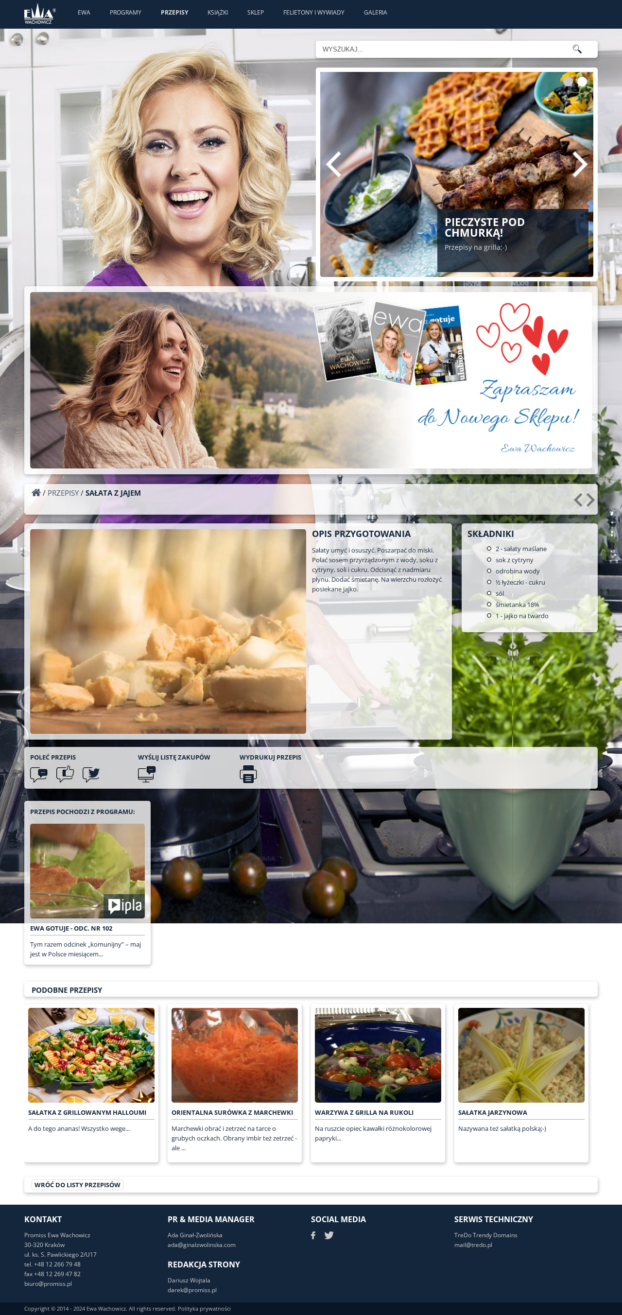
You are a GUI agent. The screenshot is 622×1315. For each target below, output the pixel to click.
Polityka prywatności (204, 1308)
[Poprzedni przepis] (579, 503)
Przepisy (174, 12)
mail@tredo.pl (473, 1245)
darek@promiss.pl (192, 1290)
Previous (333, 164)
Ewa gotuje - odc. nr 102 (71, 928)
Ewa (84, 12)
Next (580, 164)
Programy (125, 12)
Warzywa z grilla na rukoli (364, 1112)
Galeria (375, 12)
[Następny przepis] (592, 503)
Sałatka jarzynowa (492, 1112)
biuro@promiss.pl (48, 1284)
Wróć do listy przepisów (78, 1184)
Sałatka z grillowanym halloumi (87, 1112)
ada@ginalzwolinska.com (202, 1245)
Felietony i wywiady (314, 12)
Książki (217, 12)
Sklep (255, 12)
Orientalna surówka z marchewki (232, 1112)
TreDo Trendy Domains (486, 1235)
